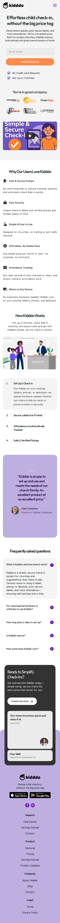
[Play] (30, 135)
